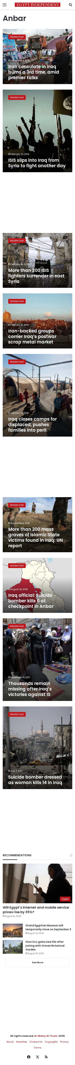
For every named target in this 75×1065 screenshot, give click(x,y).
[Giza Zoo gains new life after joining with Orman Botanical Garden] (13, 947)
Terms (37, 1047)
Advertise (21, 1042)
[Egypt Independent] (37, 5)
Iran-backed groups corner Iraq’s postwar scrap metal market (32, 336)
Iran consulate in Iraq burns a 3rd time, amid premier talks (33, 72)
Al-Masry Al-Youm (46, 1036)
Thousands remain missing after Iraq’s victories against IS (30, 688)
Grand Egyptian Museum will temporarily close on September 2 (48, 927)
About (9, 1042)
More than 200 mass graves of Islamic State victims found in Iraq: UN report (35, 537)
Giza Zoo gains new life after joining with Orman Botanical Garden (44, 945)
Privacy (64, 1042)
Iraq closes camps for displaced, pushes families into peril (32, 424)
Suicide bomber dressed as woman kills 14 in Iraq (35, 780)
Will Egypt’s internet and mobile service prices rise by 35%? (36, 909)
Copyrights (51, 1042)
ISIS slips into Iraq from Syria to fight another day (37, 163)
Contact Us (35, 1042)
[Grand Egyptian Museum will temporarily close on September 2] (13, 930)
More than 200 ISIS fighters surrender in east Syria (36, 275)
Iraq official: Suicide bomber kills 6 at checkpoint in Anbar (31, 600)
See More (37, 962)
